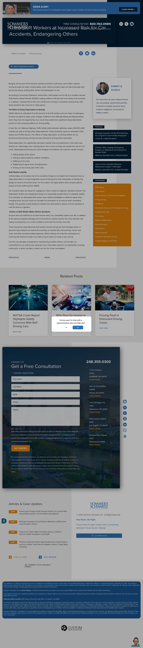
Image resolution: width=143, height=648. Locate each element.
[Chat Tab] (71, 324)
